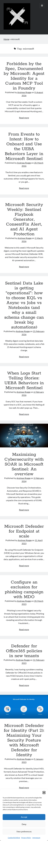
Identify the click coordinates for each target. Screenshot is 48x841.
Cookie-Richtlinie (14, 838)
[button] (44, 792)
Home (6, 39)
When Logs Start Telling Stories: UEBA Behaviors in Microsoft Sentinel (24, 380)
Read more (24, 117)
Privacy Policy (26, 838)
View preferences (24, 831)
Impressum (36, 838)
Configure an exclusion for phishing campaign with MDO (24, 589)
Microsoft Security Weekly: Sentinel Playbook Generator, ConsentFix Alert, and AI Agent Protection (24, 219)
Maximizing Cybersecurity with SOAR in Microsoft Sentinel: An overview (24, 435)
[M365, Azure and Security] (17, 28)
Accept (24, 817)
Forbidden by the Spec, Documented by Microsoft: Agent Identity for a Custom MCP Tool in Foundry (24, 76)
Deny (24, 824)
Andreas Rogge (24, 92)
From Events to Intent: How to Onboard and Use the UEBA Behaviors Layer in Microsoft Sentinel (24, 146)
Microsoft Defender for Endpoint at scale (24, 531)
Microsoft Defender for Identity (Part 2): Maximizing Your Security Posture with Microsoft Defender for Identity (24, 707)
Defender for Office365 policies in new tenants (24, 651)
